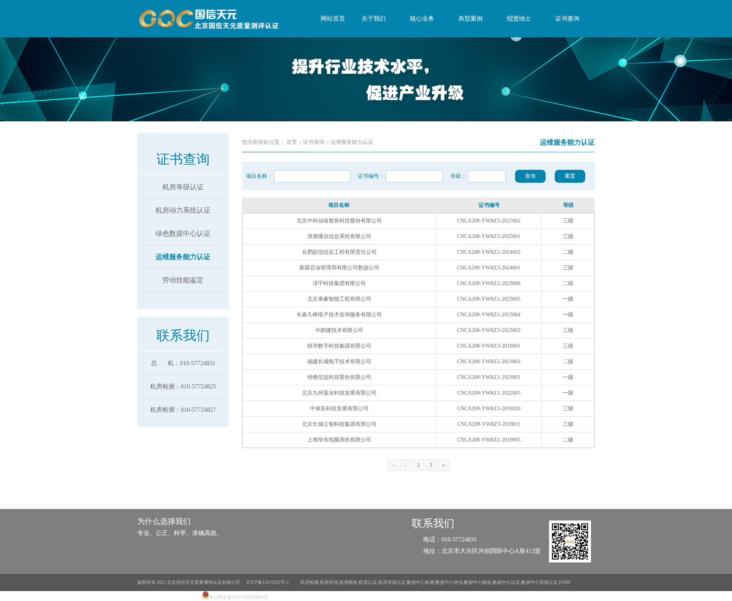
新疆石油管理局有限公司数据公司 (339, 268)
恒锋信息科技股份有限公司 (339, 377)
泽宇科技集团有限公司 (339, 283)
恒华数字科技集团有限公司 (339, 346)
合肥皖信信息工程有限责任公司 (339, 252)
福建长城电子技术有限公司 (339, 361)
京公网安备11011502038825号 (238, 597)
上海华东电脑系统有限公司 (339, 440)
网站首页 (333, 18)
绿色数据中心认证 (183, 233)
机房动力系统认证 (183, 210)
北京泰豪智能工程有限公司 (339, 299)
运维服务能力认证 (183, 257)
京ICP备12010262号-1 (268, 582)
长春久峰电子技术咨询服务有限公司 (339, 314)
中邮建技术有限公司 (339, 330)
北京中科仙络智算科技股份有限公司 (339, 221)
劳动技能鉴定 (183, 280)
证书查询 (313, 142)
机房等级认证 (183, 187)
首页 (291, 142)
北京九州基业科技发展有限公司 (339, 393)
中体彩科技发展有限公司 (339, 408)
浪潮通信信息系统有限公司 (339, 236)
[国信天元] (207, 18)
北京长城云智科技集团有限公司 (339, 424)
